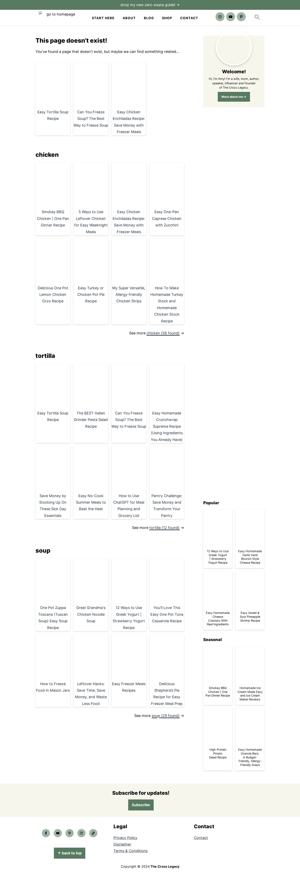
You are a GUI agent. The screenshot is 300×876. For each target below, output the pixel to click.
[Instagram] (220, 16)
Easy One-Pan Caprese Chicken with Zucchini (166, 218)
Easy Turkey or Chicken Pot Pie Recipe (90, 294)
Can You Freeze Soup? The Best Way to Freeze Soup (90, 118)
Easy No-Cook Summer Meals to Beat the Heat (91, 502)
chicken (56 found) (163, 333)
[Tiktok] (93, 833)
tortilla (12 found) (164, 527)
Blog (149, 18)
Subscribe (141, 805)
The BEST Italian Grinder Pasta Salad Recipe (91, 420)
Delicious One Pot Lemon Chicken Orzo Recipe (53, 294)
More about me (232, 96)
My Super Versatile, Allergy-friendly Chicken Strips (128, 294)
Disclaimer (122, 844)
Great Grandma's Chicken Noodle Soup (91, 614)
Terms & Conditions (130, 851)
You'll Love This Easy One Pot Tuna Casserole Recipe (166, 614)
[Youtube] (230, 16)
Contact (189, 18)
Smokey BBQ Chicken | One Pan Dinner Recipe (53, 218)
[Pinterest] (241, 16)
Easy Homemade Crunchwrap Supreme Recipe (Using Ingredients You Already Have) (167, 426)
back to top (70, 853)
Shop (167, 18)
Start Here (103, 18)
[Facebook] (46, 833)
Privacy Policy (125, 838)
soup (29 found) (166, 715)
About (129, 18)
